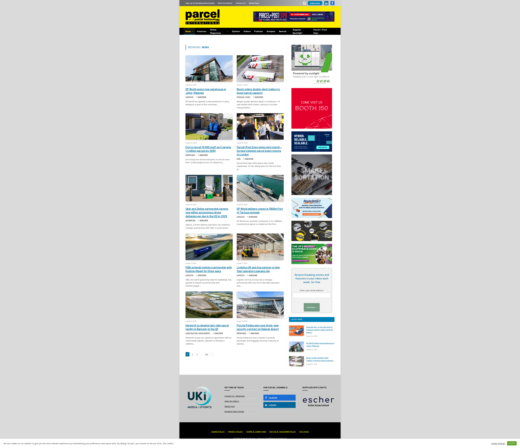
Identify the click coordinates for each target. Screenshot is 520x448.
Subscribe (315, 3)
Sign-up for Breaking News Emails (200, 3)
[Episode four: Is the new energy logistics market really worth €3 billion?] (296, 330)
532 (206, 354)
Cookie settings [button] (498, 443)
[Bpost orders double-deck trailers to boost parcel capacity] (260, 68)
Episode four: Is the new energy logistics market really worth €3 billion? (319, 330)
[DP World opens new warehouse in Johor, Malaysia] (209, 68)
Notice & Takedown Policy (282, 432)
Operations (190, 155)
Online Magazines (215, 31)
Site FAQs (304, 432)
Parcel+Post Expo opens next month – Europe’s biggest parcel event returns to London (259, 150)
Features (201, 31)
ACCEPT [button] (512, 443)
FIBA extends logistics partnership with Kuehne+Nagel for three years (209, 269)
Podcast (258, 31)
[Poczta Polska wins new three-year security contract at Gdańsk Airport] (260, 304)
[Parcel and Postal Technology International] (203, 17)
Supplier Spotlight (297, 31)
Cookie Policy (218, 432)
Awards (283, 31)
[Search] (304, 3)
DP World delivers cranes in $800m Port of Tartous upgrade (260, 210)
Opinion (236, 31)
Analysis (271, 31)
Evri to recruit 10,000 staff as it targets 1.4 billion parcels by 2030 (208, 148)
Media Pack (254, 3)
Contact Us (241, 3)
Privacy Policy (235, 432)
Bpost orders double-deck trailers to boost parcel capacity (258, 90)
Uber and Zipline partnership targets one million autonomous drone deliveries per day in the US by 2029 (207, 212)
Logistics (190, 97)
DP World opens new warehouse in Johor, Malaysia (206, 90)
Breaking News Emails (234, 411)
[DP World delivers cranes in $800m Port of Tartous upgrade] (260, 188)
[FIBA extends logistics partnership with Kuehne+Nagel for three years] (209, 246)
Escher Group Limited (318, 405)
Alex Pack (202, 97)
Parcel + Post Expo (320, 31)
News (188, 31)
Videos (247, 31)
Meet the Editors (225, 3)
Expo (239, 159)
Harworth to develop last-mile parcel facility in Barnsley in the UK (207, 327)
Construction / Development (198, 333)
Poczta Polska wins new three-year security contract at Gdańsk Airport (258, 327)
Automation (190, 220)
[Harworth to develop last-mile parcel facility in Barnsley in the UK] (209, 304)
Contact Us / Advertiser (235, 396)
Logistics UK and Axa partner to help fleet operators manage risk (258, 269)
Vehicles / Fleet (244, 97)
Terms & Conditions (256, 432)
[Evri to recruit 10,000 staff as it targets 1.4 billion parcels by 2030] (209, 126)
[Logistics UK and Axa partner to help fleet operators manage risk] (260, 246)
